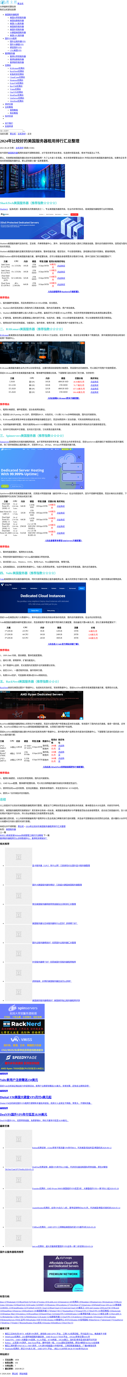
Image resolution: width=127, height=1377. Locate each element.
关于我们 (9, 123)
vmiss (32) (12, 1305)
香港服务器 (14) (87, 1314)
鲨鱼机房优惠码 (17, 74)
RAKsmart (4, 335)
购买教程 (14, 113)
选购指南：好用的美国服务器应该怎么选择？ (52, 981)
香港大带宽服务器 (18, 56)
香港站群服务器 (17, 59)
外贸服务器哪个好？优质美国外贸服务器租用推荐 (54, 962)
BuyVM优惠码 (16, 86)
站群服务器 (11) (56, 1317)
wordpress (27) (64, 1305)
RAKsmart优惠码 (17, 68)
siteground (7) (107, 1320)
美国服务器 (13, 153)
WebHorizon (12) (33, 1317)
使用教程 (14, 110)
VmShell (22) (32, 1308)
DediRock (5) (58, 1323)
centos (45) (44, 1302)
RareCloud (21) (56, 1308)
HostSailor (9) (33, 1320)
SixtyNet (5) (68, 1323)
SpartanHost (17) (70, 1311)
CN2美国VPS (15, 50)
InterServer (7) (96, 1320)
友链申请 (9, 126)
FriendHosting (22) (19, 1308)
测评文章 (9, 104)
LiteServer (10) (80, 1317)
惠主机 (20, 4)
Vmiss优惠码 (15, 89)
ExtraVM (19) (108, 1308)
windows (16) (23, 1314)
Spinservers (4, 442)
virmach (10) (101, 1317)
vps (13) (97, 1314)
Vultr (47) (36, 1302)
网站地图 (23, 1374)
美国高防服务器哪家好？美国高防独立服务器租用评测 (56, 1000)
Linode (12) (45, 1317)
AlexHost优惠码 (16, 101)
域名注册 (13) (106, 1314)
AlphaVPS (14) (61, 1314)
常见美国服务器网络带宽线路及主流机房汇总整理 (54, 904)
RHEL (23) (7, 1308)
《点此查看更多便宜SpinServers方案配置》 (63, 541)
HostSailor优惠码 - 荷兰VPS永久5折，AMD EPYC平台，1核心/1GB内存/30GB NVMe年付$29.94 (46, 1349)
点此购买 (61, 266)
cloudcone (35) (111, 1302)
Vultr (2, 579)
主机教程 (9, 107)
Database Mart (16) (10, 1314)
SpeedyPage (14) (48, 1314)
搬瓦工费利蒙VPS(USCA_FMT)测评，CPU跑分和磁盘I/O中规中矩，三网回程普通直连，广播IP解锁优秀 (50, 1346)
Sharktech (4, 209)
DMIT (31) (43, 1305)
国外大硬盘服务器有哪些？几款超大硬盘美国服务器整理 (57, 885)
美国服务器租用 (12, 15)
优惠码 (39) (77, 1302)
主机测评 (22, 134)
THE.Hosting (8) (49, 1320)
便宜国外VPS (16, 47)
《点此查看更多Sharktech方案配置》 (63, 292)
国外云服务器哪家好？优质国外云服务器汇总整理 (54, 943)
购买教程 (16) (107, 1311)
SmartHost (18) (9, 1311)
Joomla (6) (48, 1323)
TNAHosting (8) (73, 1320)
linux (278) (4, 1302)
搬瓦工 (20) (83, 1308)
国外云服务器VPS (18, 41)
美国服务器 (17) (43, 1311)
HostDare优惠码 (16, 95)
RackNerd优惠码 (17, 71)
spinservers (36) (99, 1302)
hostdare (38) (87, 1302)
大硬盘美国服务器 (18, 32)
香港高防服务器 (17, 62)
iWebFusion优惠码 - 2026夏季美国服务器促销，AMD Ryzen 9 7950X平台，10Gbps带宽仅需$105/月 (47, 1337)
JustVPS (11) (68, 1317)
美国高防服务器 (17, 26)
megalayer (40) (67, 1302)
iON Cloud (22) (44, 1308)
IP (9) (41, 1320)
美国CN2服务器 (17, 24)
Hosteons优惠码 (16, 80)
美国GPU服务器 (17, 35)
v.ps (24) (112, 1305)
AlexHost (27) (76, 1305)
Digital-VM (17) (56, 1311)
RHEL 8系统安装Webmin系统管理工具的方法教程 (21, 835)
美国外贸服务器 (17, 29)
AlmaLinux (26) (88, 1305)
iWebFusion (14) (73, 1314)
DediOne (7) (7, 1323)
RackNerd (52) (26, 1302)
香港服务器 (10, 53)
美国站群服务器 (17, 21)
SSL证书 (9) (22, 1320)
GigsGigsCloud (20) (71, 1308)
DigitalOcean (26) (102, 1305)
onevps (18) (20, 1311)
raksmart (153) (14, 1302)
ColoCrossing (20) (95, 1308)
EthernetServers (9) (9, 1320)
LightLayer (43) (54, 1302)
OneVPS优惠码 (16, 92)
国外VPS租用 (11, 38)
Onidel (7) (16, 1323)
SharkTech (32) (23, 1305)
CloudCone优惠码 (17, 77)
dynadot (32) (34, 1305)
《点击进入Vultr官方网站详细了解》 (63, 644)
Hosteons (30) (53, 1305)
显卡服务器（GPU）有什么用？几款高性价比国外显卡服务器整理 (61, 866)
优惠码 (8, 65)
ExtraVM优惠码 (16, 83)
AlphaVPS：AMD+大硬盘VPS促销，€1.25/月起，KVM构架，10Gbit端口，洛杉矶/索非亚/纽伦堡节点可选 (51, 1340)
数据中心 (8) (61, 1320)
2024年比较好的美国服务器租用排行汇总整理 (45, 826)
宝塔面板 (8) (85, 1320)
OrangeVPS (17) (83, 1311)
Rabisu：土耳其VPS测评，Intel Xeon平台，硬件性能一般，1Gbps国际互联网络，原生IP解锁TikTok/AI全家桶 (52, 1343)
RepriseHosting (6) (27, 1323)
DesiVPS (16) (95, 1311)
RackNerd (4, 688)
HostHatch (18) (31, 1311)
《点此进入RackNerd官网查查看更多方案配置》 (63, 767)
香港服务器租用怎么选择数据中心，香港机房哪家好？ (24, 838)
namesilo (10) (91, 1317)
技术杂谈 (9, 116)
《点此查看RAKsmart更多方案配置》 (63, 398)
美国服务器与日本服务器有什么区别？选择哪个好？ (55, 923)
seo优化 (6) (39, 1323)
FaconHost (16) (35, 1314)
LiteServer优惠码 (17, 98)
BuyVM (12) (21, 1317)
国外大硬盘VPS (17, 44)
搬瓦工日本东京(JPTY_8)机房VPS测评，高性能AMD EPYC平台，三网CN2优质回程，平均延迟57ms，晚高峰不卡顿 (55, 1334)
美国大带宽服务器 (18, 18)
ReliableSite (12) (9, 1317)
